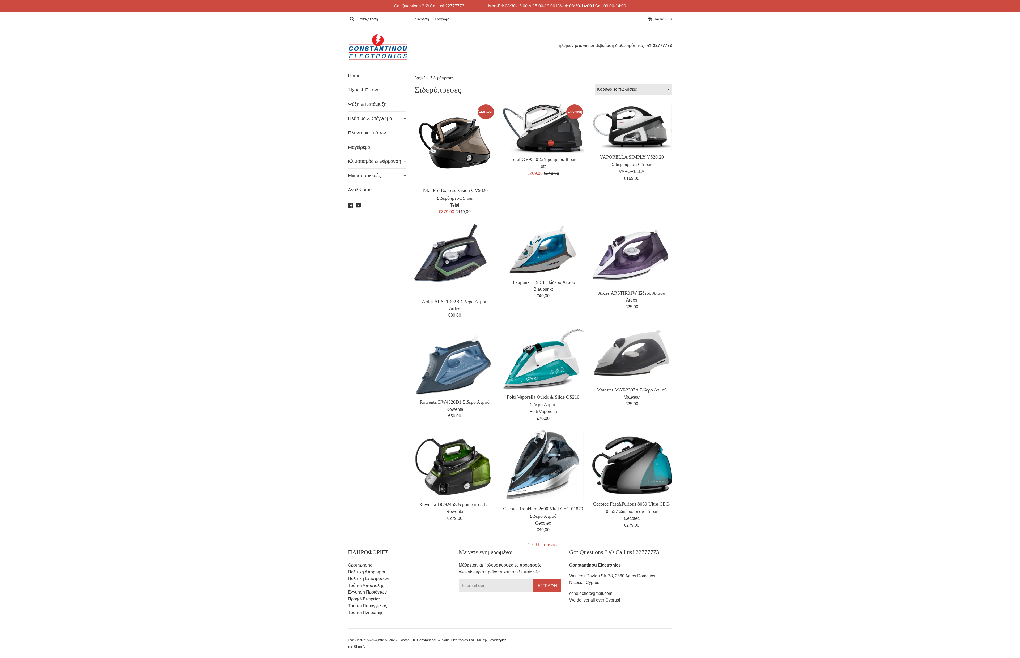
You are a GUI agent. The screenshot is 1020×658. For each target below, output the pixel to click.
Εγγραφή (442, 19)
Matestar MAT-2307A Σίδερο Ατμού (632, 390)
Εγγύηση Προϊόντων (367, 592)
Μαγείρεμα (377, 147)
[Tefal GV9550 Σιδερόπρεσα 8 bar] (543, 128)
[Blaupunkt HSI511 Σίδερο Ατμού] (543, 249)
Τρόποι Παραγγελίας (367, 606)
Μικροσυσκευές (377, 175)
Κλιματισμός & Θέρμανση (377, 161)
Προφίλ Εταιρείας (364, 599)
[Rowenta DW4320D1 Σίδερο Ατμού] (454, 361)
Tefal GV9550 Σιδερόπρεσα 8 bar (543, 159)
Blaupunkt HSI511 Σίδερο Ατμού (543, 282)
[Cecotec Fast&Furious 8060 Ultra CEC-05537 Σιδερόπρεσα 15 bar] (632, 464)
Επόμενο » (548, 544)
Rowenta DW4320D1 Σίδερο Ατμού (455, 402)
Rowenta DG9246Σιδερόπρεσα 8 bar (454, 504)
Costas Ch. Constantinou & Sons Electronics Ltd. (437, 640)
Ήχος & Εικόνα (377, 90)
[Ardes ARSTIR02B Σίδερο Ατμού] (454, 259)
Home (354, 76)
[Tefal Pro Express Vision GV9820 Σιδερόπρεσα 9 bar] (454, 144)
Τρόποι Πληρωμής (365, 612)
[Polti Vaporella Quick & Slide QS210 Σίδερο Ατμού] (543, 359)
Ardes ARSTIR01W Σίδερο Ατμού (631, 293)
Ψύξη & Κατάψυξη (377, 104)
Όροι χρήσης (360, 565)
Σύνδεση (421, 19)
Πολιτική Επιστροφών (368, 578)
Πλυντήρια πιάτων (377, 133)
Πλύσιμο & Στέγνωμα (377, 118)
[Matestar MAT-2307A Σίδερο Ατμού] (632, 355)
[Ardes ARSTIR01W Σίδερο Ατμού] (632, 255)
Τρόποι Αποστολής (366, 585)
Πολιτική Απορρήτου (367, 572)
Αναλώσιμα (360, 190)
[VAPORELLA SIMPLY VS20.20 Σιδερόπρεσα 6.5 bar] (632, 127)
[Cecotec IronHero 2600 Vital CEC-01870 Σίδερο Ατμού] (543, 466)
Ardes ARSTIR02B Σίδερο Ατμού (454, 301)
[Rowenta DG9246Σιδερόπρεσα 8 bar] (454, 464)
